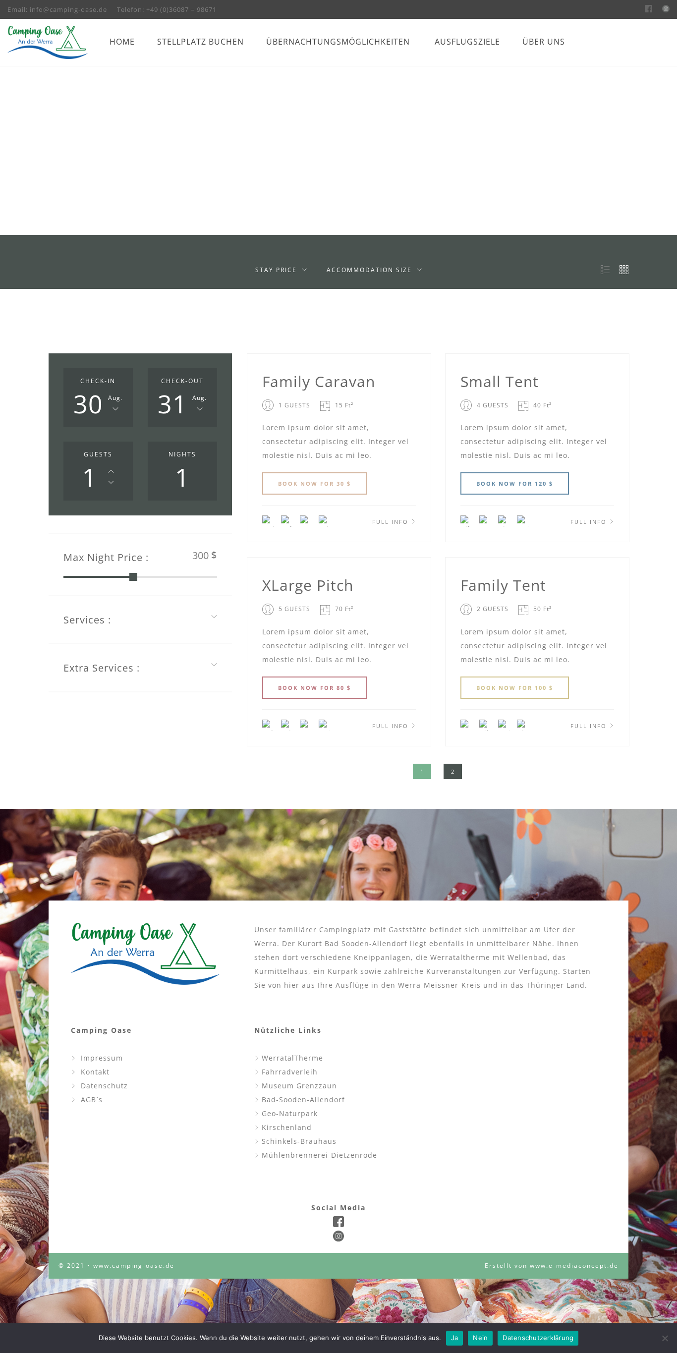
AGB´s (89, 1099)
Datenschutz (102, 1085)
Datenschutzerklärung (538, 1338)
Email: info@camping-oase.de (57, 9)
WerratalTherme (291, 1058)
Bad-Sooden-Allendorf (302, 1099)
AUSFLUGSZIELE (467, 41)
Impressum (99, 1058)
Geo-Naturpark (288, 1113)
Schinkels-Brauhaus (298, 1141)
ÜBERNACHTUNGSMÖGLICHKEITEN (338, 41)
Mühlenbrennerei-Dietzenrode (318, 1155)
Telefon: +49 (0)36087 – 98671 (167, 9)
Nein (480, 1338)
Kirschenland (285, 1127)
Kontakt (93, 1071)
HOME (122, 41)
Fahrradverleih (288, 1071)
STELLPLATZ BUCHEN (200, 41)
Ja (454, 1338)
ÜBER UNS (543, 41)
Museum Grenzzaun (298, 1085)
